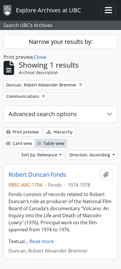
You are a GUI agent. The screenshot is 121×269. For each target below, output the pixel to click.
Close (40, 57)
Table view (53, 143)
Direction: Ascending (90, 155)
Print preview (25, 132)
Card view (21, 143)
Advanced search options (43, 114)
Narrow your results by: (61, 42)
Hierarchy (62, 132)
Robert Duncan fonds (37, 174)
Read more (41, 241)
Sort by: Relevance (39, 155)
